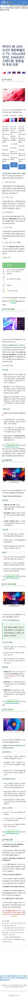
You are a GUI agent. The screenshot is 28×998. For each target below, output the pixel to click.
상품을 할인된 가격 (12, 445)
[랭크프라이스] (7, 2)
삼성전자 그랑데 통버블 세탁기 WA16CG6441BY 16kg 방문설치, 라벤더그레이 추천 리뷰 (13, 939)
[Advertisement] (14, 28)
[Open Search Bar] (19, 2)
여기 (13, 301)
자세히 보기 (5, 166)
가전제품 (5, 5)
